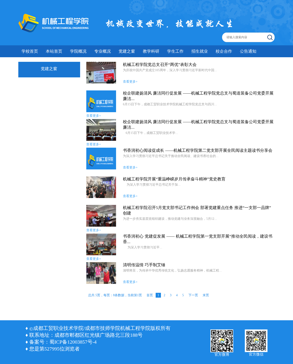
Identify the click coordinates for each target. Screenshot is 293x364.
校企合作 (224, 51)
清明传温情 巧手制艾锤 (144, 265)
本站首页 (54, 51)
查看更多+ (130, 81)
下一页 (193, 295)
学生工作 (175, 51)
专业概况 (102, 51)
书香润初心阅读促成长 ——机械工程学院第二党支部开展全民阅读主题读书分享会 (197, 150)
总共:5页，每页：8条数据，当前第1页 (115, 295)
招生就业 (199, 51)
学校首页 (30, 51)
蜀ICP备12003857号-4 (73, 342)
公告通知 (248, 51)
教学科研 (151, 51)
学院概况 (78, 51)
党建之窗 (127, 51)
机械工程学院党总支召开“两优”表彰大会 (160, 64)
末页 (206, 295)
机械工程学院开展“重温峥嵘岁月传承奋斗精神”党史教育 (174, 179)
